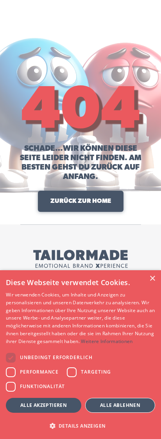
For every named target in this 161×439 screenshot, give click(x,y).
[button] (80, 425)
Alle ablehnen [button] (120, 405)
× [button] (152, 279)
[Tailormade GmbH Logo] (80, 259)
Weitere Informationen (106, 341)
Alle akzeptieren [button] (43, 405)
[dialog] (80, 354)
